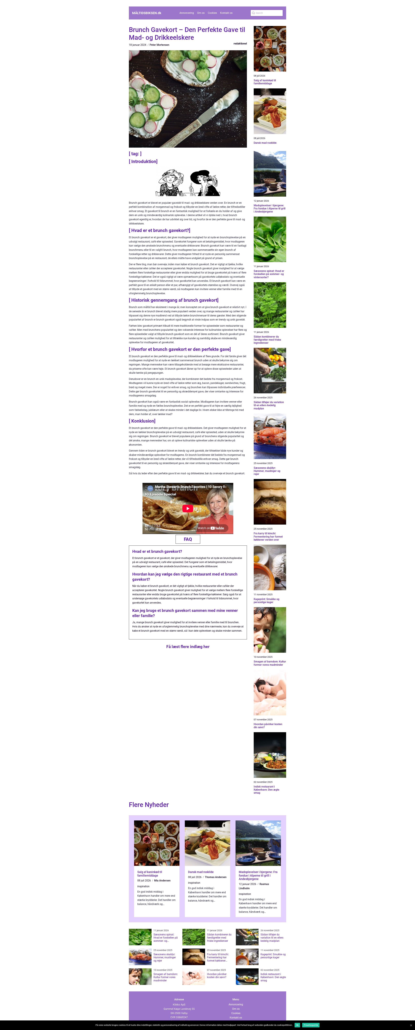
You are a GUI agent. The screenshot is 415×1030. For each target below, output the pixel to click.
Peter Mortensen (159, 44)
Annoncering (186, 12)
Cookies (212, 12)
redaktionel (240, 43)
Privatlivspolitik (311, 1025)
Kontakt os (226, 12)
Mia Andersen (162, 880)
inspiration (143, 886)
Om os (201, 12)
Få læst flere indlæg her (187, 646)
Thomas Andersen (215, 877)
